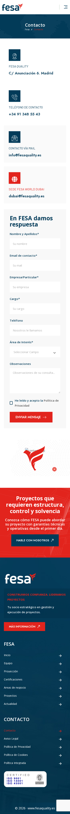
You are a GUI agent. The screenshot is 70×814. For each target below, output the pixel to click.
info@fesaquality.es (25, 155)
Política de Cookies (16, 755)
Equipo (8, 663)
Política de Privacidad (17, 746)
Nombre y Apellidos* (24, 234)
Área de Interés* (21, 342)
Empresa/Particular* (24, 277)
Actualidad (10, 703)
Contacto (10, 730)
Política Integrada (15, 763)
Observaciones (20, 364)
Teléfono (16, 320)
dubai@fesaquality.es (26, 196)
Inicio (7, 655)
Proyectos (10, 695)
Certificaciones (13, 679)
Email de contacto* (23, 255)
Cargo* (15, 299)
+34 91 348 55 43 (24, 114)
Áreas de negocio (15, 687)
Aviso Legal (11, 738)
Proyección (11, 671)
